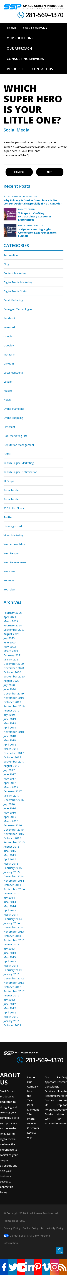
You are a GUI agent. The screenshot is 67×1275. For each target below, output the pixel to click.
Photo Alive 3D (32, 1121)
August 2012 (11, 995)
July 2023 (9, 638)
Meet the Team (30, 1095)
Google (8, 336)
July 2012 (9, 999)
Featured (9, 327)
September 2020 (14, 676)
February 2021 (13, 655)
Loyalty (8, 381)
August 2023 (11, 634)
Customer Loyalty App (33, 1132)
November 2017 (14, 753)
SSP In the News (14, 508)
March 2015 (11, 863)
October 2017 (12, 757)
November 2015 (14, 834)
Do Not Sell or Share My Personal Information (27, 1239)
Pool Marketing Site (16, 436)
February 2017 (13, 791)
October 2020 (12, 672)
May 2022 (10, 646)
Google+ (9, 345)
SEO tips (9, 481)
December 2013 (14, 927)
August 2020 (11, 680)
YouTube (9, 589)
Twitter (8, 517)
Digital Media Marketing (24, 196)
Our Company (33, 1084)
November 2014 (14, 880)
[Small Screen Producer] (33, 7)
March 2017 (11, 787)
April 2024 (10, 617)
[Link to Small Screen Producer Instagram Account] (54, 1267)
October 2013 (12, 936)
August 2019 (11, 710)
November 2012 (14, 982)
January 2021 (12, 659)
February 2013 (13, 970)
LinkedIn (9, 363)
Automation (11, 255)
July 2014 (9, 897)
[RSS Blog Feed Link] (63, 1267)
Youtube (9, 580)
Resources (51, 1095)
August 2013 (11, 944)
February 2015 (13, 868)
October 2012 (12, 987)
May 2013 (10, 957)
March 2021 (11, 651)
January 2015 (12, 872)
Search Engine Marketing (19, 463)
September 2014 (14, 889)
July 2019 (9, 714)
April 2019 (10, 727)
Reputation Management (19, 445)
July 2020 (9, 685)
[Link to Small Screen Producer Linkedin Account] (29, 1267)
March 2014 (11, 914)
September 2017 (14, 761)
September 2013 (14, 940)
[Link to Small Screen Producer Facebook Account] (4, 1267)
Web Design (11, 553)
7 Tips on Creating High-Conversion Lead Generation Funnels (37, 232)
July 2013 (9, 948)
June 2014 (10, 902)
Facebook (9, 318)
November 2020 (14, 668)
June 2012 (10, 1004)
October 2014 (12, 885)
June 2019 (10, 719)
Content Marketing (15, 273)
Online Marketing (14, 408)
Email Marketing (13, 300)
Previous (19, 171)
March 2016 (11, 821)
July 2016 (9, 804)
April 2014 (10, 910)
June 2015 (10, 851)
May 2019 (10, 723)
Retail (7, 454)
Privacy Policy (12, 1228)
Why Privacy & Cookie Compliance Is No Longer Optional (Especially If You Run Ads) (32, 201)
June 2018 (10, 736)
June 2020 (10, 689)
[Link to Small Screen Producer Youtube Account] (21, 1267)
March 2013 (11, 965)
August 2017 (11, 765)
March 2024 (11, 621)
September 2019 (14, 706)
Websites (9, 571)
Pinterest (9, 426)
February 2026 (13, 612)
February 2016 (13, 825)
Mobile (8, 390)
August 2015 (11, 846)
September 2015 (14, 842)
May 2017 (10, 778)
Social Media (11, 490)
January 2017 (12, 795)
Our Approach (50, 1079)
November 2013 (14, 931)
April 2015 (10, 859)
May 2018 (10, 740)
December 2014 (14, 876)
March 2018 (11, 748)
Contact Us (49, 1103)
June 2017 (10, 774)
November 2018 (14, 731)
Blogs (7, 196)
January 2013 (12, 974)
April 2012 (10, 1012)
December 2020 (14, 663)
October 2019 (12, 702)
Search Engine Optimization (20, 472)
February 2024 (13, 625)
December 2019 (14, 693)
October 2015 (12, 838)
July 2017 (9, 770)
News (7, 399)
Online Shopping (13, 417)
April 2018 (10, 744)
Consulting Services (51, 1089)
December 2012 (14, 978)
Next (50, 171)
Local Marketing (13, 372)
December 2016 (14, 800)
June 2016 (10, 808)
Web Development (15, 562)
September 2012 (14, 991)
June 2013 (10, 953)
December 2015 (14, 829)
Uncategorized (26, 209)
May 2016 (10, 812)
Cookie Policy (31, 1228)
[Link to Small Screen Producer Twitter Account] (12, 1267)
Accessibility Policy (52, 1228)
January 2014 (12, 923)
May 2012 (10, 1008)
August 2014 (11, 893)
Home (31, 1077)
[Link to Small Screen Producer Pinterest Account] (38, 1267)
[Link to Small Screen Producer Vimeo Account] (46, 1267)
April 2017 (10, 782)
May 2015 (10, 855)
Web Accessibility (14, 544)
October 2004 (12, 1025)
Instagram (10, 354)
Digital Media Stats (15, 291)
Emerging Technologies (18, 309)
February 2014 (13, 919)
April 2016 (10, 817)
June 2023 (10, 642)
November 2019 (14, 697)
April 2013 (10, 961)
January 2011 (12, 1021)
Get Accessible (51, 1121)
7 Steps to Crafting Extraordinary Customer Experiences (34, 216)
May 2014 (10, 906)
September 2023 (14, 629)
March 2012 (11, 1016)
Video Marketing (14, 535)
